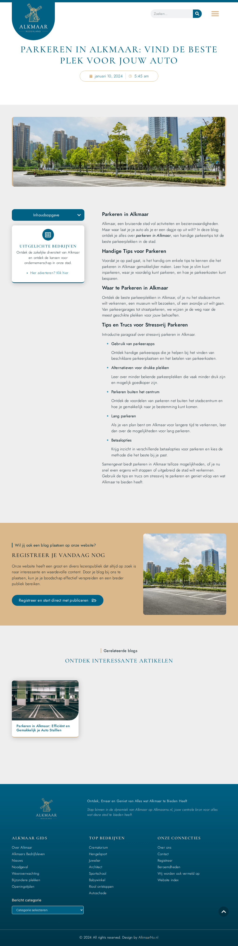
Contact (163, 854)
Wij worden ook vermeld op (178, 873)
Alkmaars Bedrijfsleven (28, 854)
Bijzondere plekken (26, 880)
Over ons (165, 847)
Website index (168, 880)
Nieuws (17, 860)
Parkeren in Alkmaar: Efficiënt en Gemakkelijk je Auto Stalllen (43, 728)
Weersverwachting (25, 873)
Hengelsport (98, 854)
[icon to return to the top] (223, 911)
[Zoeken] (197, 14)
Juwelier (95, 860)
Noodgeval (20, 867)
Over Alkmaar (22, 847)
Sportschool (97, 873)
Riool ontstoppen (101, 886)
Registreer (165, 860)
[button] (215, 14)
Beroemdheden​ (169, 867)
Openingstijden (23, 886)
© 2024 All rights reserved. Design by (118, 937)
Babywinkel (97, 880)
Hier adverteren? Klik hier (49, 272)
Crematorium (98, 847)
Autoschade (97, 893)
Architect (95, 867)
